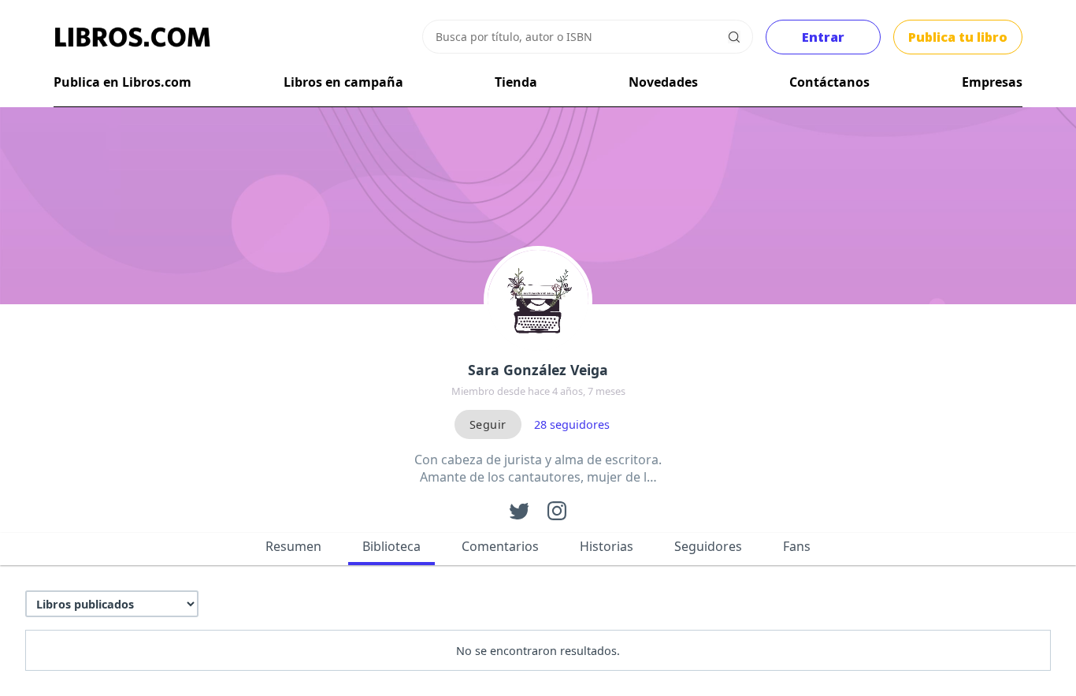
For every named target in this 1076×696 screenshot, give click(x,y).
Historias (606, 546)
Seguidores (708, 546)
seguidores (572, 424)
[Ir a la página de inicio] (132, 37)
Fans (797, 546)
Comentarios (500, 546)
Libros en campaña (343, 82)
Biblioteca (391, 546)
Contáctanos (829, 82)
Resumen (293, 546)
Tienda (516, 82)
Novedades (663, 82)
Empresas (992, 82)
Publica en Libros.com (122, 82)
